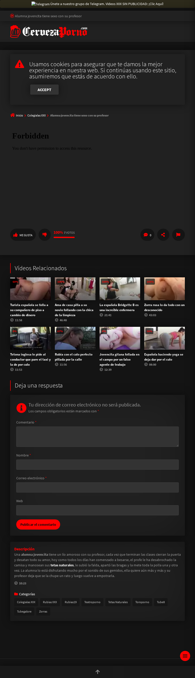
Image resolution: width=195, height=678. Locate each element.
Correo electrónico (31, 478)
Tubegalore (24, 611)
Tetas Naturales (118, 602)
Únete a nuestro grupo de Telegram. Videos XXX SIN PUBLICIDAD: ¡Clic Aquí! (107, 4)
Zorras (43, 611)
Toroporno (142, 602)
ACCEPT (44, 89)
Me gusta (26, 235)
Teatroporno (92, 602)
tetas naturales (62, 565)
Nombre (23, 455)
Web (19, 501)
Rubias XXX (50, 602)
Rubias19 (71, 602)
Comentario (26, 422)
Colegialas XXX (36, 115)
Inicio (19, 115)
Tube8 (161, 602)
